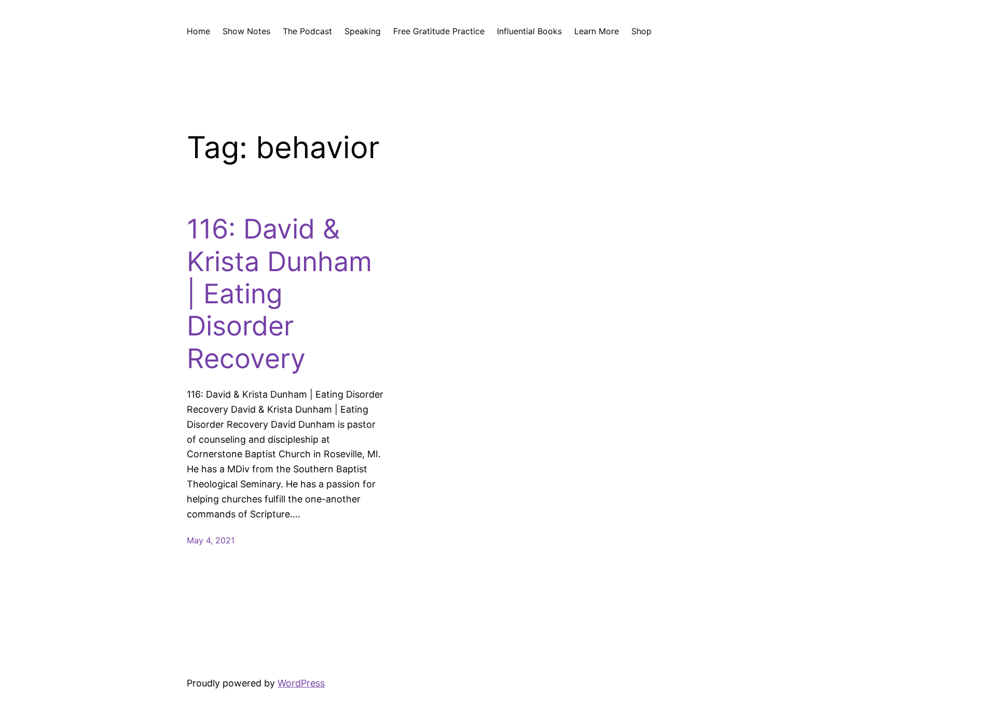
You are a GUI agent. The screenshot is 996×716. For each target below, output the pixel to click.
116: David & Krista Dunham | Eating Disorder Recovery (279, 294)
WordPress (301, 683)
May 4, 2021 (210, 540)
